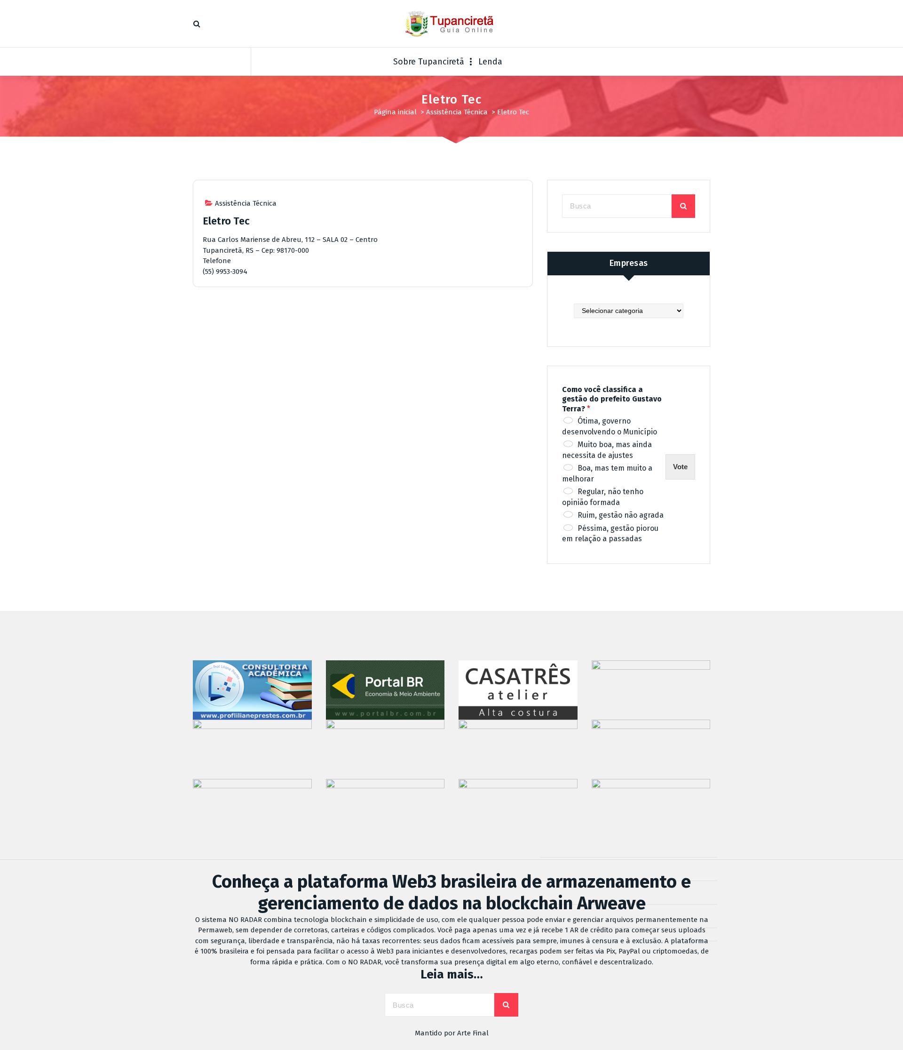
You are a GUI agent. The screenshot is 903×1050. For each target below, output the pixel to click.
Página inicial (395, 112)
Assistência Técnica (457, 112)
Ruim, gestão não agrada (621, 515)
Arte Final (473, 1033)
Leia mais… (451, 974)
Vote (680, 467)
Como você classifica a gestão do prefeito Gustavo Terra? (612, 399)
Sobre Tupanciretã (428, 61)
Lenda (490, 61)
